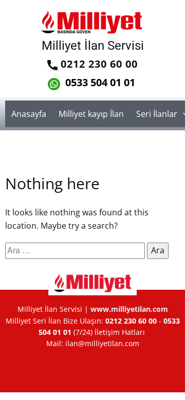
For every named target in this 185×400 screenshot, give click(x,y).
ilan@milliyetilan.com (102, 343)
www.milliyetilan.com (129, 309)
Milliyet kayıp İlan (91, 113)
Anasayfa (28, 113)
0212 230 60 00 (98, 64)
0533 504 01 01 (99, 82)
